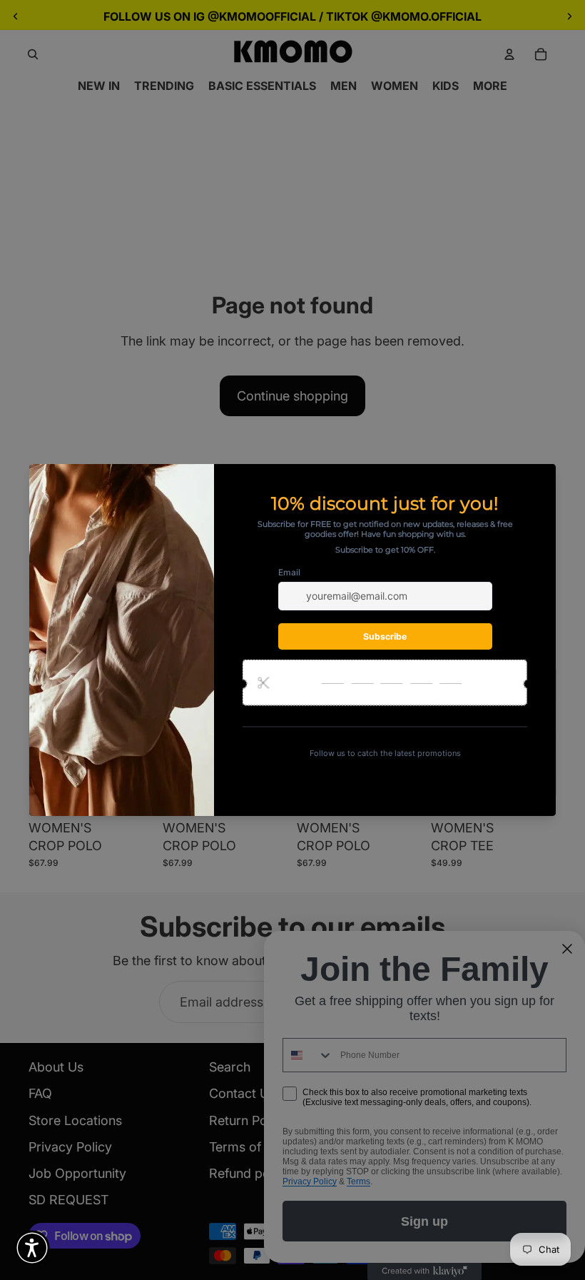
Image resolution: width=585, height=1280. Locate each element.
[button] (32, 1248)
